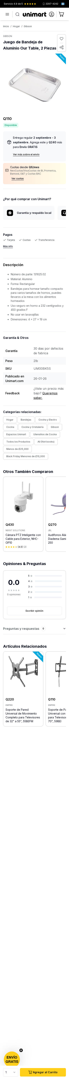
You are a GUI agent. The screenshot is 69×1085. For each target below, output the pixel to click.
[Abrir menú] (7, 14)
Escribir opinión (34, 610)
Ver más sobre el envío (26, 154)
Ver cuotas (18, 178)
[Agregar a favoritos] (61, 38)
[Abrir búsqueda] (17, 14)
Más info (8, 246)
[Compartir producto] (61, 47)
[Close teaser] (21, 1050)
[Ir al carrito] (62, 14)
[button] (12, 1059)
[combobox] (10, 1072)
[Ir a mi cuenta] (51, 14)
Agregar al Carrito (45, 1072)
